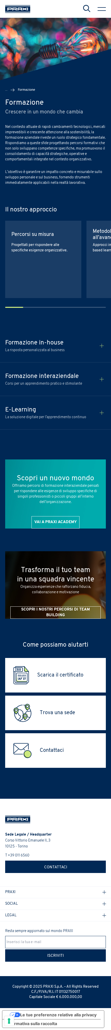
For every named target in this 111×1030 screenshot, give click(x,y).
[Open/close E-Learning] (102, 413)
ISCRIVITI (55, 956)
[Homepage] (17, 9)
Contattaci (55, 867)
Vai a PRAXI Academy (55, 522)
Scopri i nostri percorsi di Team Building (55, 612)
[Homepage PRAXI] (15, 819)
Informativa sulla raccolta (31, 1023)
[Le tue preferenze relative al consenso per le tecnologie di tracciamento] (9, 1021)
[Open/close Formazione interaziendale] (102, 379)
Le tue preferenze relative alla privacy (58, 1014)
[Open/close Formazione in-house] (102, 346)
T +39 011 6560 (17, 856)
